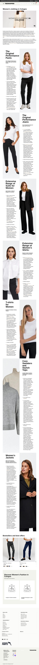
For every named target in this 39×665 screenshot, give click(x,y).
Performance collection (13, 43)
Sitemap (4, 625)
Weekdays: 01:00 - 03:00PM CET (7, 634)
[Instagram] (5, 639)
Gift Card (22, 618)
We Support (4, 626)
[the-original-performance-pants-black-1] (7, 566)
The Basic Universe (6, 628)
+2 (11, 566)
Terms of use (5, 623)
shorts (12, 350)
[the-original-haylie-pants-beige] (5, 566)
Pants (29, 285)
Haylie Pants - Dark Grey (7, 563)
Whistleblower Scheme (6, 627)
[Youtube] (2, 639)
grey (14, 227)
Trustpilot (22, 650)
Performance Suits (23, 617)
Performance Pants (24, 616)
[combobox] (25, 3)
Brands (4, 617)
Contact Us (3, 633)
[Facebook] (4, 639)
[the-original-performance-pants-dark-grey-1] (26, 566)
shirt (25, 270)
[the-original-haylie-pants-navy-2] (9, 566)
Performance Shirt (12, 231)
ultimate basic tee (11, 319)
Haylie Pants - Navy (23, 563)
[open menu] (3, 3)
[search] (31, 3)
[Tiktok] (7, 639)
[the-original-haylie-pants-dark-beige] (8, 566)
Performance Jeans (28, 144)
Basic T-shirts (27, 172)
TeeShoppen (10, 317)
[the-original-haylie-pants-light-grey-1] (10, 566)
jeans (9, 350)
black (11, 227)
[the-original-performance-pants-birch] (6, 566)
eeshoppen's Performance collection (26, 39)
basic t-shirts (11, 316)
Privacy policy (5, 624)
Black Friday (4, 629)
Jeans (24, 129)
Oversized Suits (23, 625)
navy (9, 227)
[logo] (9, 3)
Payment (4, 616)
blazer (8, 348)
